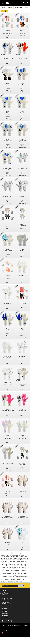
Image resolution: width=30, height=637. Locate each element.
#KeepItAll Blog (5, 613)
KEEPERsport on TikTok (8, 621)
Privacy (13, 630)
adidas (3, 7)
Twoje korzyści (5, 617)
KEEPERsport (18, 7)
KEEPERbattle (5, 611)
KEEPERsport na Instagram (11, 621)
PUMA (26, 7)
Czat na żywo (4, 594)
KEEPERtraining (5, 615)
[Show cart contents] (27, 3)
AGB (3, 630)
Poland (4, 633)
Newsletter (4, 583)
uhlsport (10, 7)
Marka (19, 11)
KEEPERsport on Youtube (5, 621)
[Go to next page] (20, 553)
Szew (26, 11)
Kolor (3, 11)
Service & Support (5, 608)
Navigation (2, 3)
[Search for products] (23, 3)
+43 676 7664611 (5, 593)
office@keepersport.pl (6, 592)
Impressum (7, 630)
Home (13, 3)
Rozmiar (12, 11)
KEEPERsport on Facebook (3, 621)
